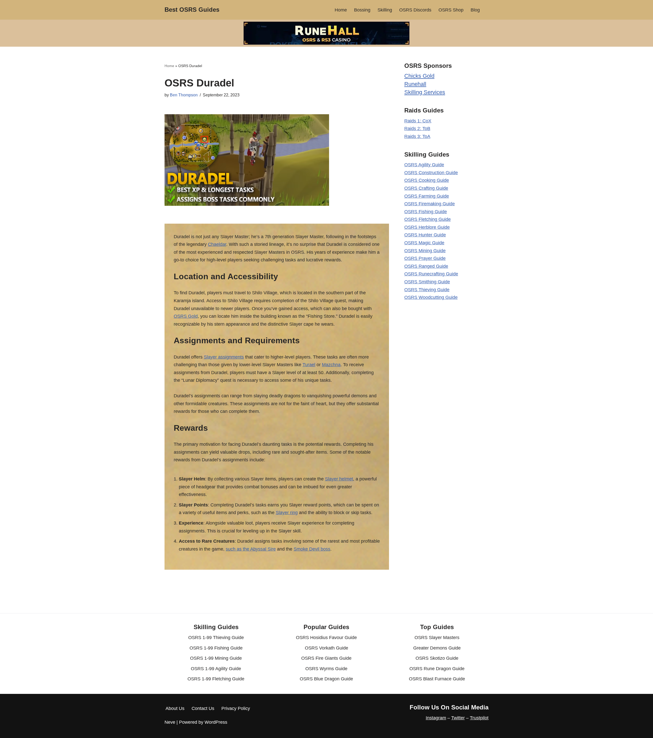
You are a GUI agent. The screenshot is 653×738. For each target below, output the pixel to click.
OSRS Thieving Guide (426, 289)
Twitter (458, 717)
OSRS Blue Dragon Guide (326, 678)
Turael (309, 364)
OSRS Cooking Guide (426, 180)
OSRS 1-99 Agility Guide (216, 668)
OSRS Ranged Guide (426, 266)
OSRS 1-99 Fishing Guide (216, 648)
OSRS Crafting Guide (426, 188)
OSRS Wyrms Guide (326, 668)
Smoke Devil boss (312, 549)
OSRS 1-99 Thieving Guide (216, 637)
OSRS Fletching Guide (427, 219)
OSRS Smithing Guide (427, 281)
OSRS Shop (450, 9)
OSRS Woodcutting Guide (431, 297)
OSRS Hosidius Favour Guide (326, 637)
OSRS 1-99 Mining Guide (216, 658)
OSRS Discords (415, 9)
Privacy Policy (235, 708)
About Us (175, 708)
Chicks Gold (419, 76)
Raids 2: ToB (417, 128)
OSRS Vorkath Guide (326, 648)
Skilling (385, 9)
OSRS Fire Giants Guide (326, 658)
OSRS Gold (186, 316)
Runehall (415, 84)
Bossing (362, 9)
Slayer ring (287, 512)
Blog (475, 9)
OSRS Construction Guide (431, 172)
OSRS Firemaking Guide (429, 203)
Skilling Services (424, 92)
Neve (170, 722)
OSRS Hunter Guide (425, 234)
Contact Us (203, 708)
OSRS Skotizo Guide (437, 658)
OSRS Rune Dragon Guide (436, 668)
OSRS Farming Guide (426, 196)
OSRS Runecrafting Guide (431, 273)
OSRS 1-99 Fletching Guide (215, 678)
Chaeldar (217, 244)
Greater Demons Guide (437, 648)
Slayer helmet (339, 478)
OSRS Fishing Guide (425, 211)
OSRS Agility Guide (424, 164)
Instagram (436, 717)
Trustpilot (479, 717)
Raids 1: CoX (417, 120)
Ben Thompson (184, 95)
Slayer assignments (224, 357)
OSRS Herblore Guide (427, 227)
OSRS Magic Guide (424, 242)
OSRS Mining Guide (425, 250)
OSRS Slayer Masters (437, 637)
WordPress (216, 722)
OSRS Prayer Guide (425, 258)
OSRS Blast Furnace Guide (437, 678)
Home (341, 9)
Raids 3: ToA (417, 136)
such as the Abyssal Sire (251, 549)
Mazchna (331, 364)
